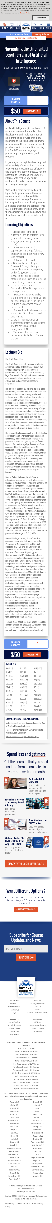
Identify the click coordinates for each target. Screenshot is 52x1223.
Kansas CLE (38, 1111)
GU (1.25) (9, 702)
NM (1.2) (23, 702)
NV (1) (22, 706)
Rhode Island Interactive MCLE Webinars (26, 1073)
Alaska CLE (14, 1105)
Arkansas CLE (14, 1111)
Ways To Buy (14, 1035)
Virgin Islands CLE (37, 1158)
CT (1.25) (9, 687)
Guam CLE (14, 1133)
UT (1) (36, 687)
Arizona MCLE (14, 1108)
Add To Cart (30, 111)
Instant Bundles (14, 1022)
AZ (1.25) (9, 679)
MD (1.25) (24, 679)
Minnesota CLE (38, 1130)
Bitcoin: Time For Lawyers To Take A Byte (22, 736)
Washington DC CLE (37, 1167)
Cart (12, 27)
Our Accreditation (14, 1007)
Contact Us (37, 1010)
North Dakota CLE (14, 1164)
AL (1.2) (9, 672)
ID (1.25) (9, 710)
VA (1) (36, 691)
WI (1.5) (37, 702)
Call (18, 27)
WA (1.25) (38, 698)
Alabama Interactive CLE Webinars (26, 1052)
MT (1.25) (24, 695)
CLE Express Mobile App (38, 1025)
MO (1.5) (23, 687)
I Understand (41, 18)
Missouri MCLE (38, 1136)
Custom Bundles (14, 1028)
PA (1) (36, 672)
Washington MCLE (38, 1164)
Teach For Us (14, 1010)
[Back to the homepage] (26, 26)
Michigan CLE (37, 1127)
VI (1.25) (37, 695)
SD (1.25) (38, 683)
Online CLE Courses (37, 1028)
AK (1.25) (9, 668)
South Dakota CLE (38, 1145)
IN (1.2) (23, 672)
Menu (48, 27)
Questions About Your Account (37, 1013)
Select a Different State (42, 35)
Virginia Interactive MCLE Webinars (26, 1079)
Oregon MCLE (14, 1173)
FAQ (14, 1013)
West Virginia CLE (38, 1170)
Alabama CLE (14, 1102)
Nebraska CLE (14, 1142)
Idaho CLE (14, 1139)
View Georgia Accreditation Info (26, 38)
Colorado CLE (14, 1117)
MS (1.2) (23, 691)
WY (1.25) (38, 710)
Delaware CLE (14, 1124)
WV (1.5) (37, 706)
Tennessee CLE (37, 1148)
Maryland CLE (37, 1121)
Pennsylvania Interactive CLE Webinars (26, 1070)
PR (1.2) (37, 676)
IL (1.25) (23, 668)
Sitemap (7, 1207)
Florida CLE (14, 1127)
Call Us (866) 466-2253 (37, 1004)
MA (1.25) (24, 676)
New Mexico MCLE (14, 1154)
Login (41, 27)
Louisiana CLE (37, 1117)
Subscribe (25, 957)
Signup (4, 27)
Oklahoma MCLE (14, 1170)
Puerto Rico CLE (14, 1179)
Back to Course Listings (34, 68)
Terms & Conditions (23, 1204)
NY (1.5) (23, 710)
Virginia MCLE (37, 1161)
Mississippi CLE (37, 1133)
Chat (34, 27)
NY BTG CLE (38, 1031)
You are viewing (20, 34)
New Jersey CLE (14, 1151)
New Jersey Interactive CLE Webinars (26, 1064)
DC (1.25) (9, 691)
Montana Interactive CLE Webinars (26, 1061)
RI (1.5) (37, 679)
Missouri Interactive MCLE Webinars (26, 1058)
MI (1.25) (23, 683)
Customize (25, 909)
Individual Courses (14, 1025)
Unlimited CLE (14, 1031)
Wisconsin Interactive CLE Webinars (26, 1086)
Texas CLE (37, 1151)
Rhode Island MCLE (37, 1142)
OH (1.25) (38, 668)
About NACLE (14, 1004)
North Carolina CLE (14, 1161)
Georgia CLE (14, 1130)
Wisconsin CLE (38, 1173)
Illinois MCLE (37, 1102)
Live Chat (38, 1007)
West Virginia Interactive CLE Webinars (26, 1082)
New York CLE (14, 1158)
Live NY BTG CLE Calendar (26, 1049)
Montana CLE (37, 1139)
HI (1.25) (9, 706)
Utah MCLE (37, 1154)
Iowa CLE (38, 1108)
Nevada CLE (14, 1145)
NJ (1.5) (23, 698)
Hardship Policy (37, 1204)
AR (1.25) (9, 676)
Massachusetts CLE (37, 1124)
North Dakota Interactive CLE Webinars (26, 1067)
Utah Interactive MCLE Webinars (26, 1076)
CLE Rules (37, 1022)
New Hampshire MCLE (14, 1148)
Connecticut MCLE (14, 1121)
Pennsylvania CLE (14, 1176)
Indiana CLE (38, 1105)
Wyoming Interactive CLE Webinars (26, 1089)
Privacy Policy (25, 13)
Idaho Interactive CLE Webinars (26, 1055)
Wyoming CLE (37, 1176)
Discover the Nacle (25, 864)
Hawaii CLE (14, 1136)
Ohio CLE (14, 1167)
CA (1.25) (9, 683)
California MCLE (14, 1114)
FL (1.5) (9, 695)
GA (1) (8, 698)
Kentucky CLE (37, 1114)
